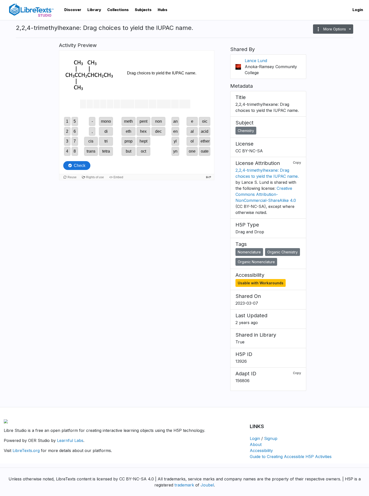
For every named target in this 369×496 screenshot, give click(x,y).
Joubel (207, 484)
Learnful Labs (70, 440)
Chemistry (246, 130)
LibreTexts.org (26, 450)
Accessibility (261, 450)
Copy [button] (297, 162)
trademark (184, 484)
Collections (118, 10)
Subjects (143, 10)
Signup (270, 438)
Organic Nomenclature (256, 262)
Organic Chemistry (282, 252)
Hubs (162, 10)
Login (357, 10)
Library (94, 10)
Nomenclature (249, 252)
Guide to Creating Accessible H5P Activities (291, 456)
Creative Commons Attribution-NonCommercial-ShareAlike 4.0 (265, 194)
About (256, 444)
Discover (72, 10)
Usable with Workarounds (260, 283)
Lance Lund (256, 60)
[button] (333, 29)
